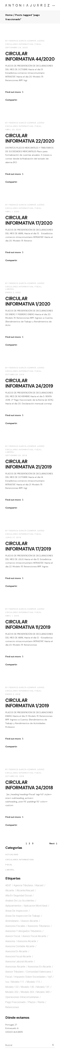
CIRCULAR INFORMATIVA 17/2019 (28, 546)
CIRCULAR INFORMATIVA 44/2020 (30, 56)
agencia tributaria (23, 885)
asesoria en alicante (16, 951)
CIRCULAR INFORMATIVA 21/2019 (28, 464)
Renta (41, 1002)
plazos (32, 1002)
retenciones (12, 1007)
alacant (39, 885)
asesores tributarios (39, 926)
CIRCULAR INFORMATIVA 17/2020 (28, 220)
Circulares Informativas (19, 44)
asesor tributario (14, 971)
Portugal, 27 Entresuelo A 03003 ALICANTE (14, 1028)
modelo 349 (43, 992)
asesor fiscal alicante (34, 936)
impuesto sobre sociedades (30, 976)
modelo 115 (33, 981)
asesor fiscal (12, 936)
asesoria (10, 941)
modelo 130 (27, 986)
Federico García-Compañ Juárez (27, 41)
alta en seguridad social (18, 895)
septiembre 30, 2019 (16, 455)
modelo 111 (17, 981)
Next (52, 843)
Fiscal (38, 44)
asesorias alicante (15, 966)
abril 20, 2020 (13, 129)
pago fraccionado (15, 1002)
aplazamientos (13, 905)
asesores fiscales (15, 926)
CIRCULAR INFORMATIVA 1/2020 (27, 301)
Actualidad (11, 854)
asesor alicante (29, 920)
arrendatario (12, 920)
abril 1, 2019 (12, 616)
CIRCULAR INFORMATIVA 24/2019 (29, 383)
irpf (50, 976)
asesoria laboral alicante (19, 961)
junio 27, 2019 (13, 537)
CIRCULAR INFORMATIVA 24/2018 (29, 785)
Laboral (9, 289)
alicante (9, 890)
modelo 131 (43, 986)
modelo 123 (11, 986)
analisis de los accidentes (19, 900)
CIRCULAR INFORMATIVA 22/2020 (29, 138)
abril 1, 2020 (12, 211)
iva (7, 981)
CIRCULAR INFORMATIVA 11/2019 (27, 624)
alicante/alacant (25, 890)
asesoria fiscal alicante (18, 956)
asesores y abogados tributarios (23, 931)
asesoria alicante (26, 941)
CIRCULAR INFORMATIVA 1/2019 (27, 703)
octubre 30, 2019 (14, 374)
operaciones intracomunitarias (22, 997)
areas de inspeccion (16, 910)
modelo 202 (11, 992)
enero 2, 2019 (12, 694)
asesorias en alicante (39, 966)
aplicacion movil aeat (35, 905)
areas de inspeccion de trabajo (22, 915)
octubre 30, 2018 (14, 776)
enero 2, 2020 (13, 292)
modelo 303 (27, 992)
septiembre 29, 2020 (16, 47)
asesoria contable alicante (19, 946)
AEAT (8, 885)
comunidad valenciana (38, 971)
